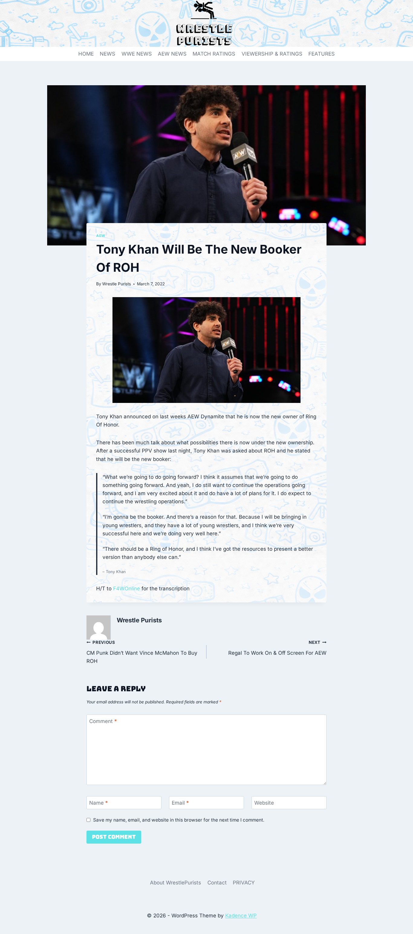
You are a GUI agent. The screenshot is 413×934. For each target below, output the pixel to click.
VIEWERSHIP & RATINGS (272, 54)
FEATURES (321, 54)
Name (98, 803)
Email (180, 803)
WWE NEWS (137, 54)
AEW (100, 235)
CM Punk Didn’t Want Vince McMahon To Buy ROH (141, 652)
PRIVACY (244, 883)
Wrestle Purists (116, 283)
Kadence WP (241, 916)
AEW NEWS (172, 54)
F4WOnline (126, 588)
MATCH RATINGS (214, 54)
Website (264, 803)
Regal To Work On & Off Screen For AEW (277, 648)
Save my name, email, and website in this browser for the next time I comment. (178, 820)
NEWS (107, 54)
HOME (86, 54)
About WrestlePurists (175, 883)
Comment (103, 721)
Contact (217, 883)
